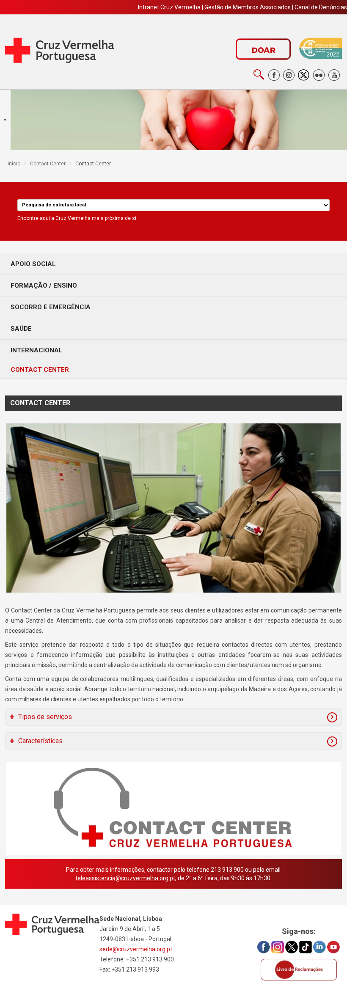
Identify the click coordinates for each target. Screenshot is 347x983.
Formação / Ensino (44, 285)
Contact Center (40, 369)
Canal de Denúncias (321, 7)
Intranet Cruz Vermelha (169, 7)
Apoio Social (33, 264)
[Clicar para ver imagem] (173, 508)
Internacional (37, 350)
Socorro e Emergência (51, 307)
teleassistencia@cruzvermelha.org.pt (125, 878)
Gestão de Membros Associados (247, 7)
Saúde (21, 328)
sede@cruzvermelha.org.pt (135, 949)
